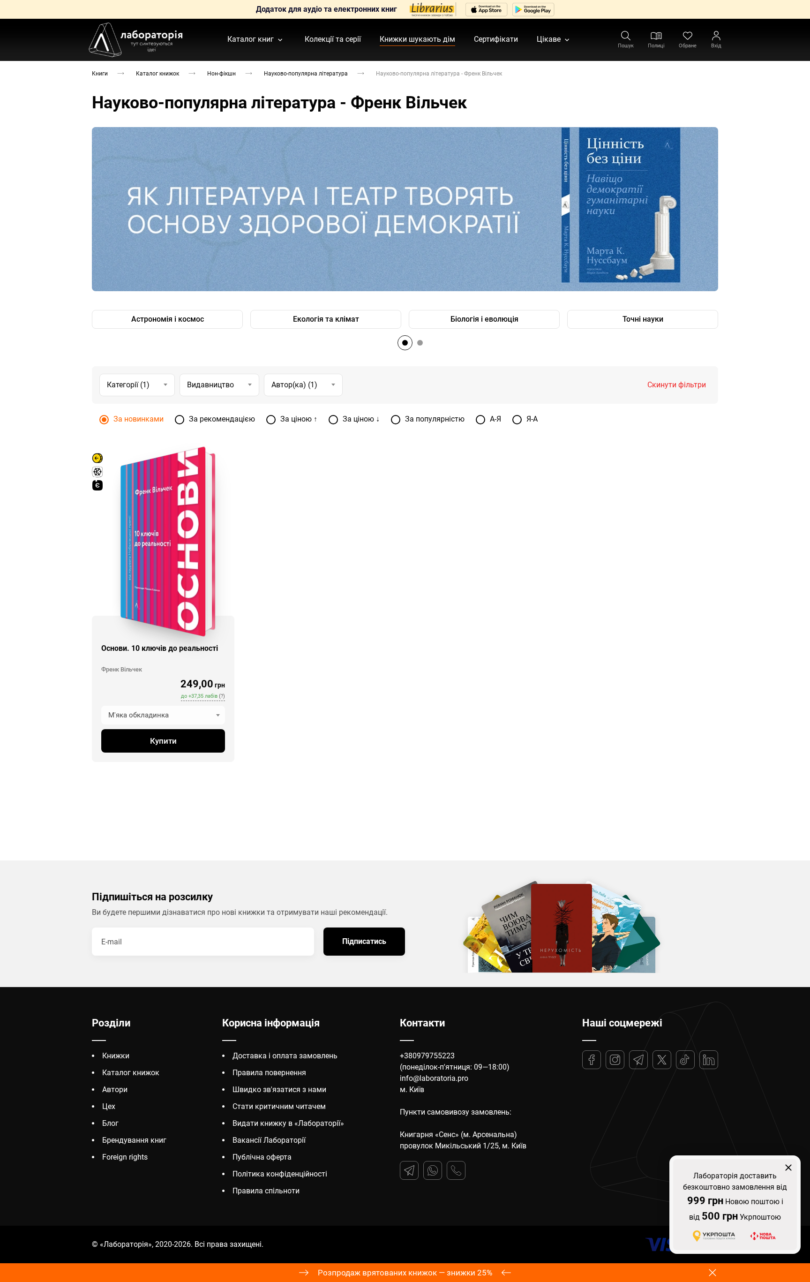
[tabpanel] (405, 209)
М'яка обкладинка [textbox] (138, 715)
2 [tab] (420, 343)
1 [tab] (405, 343)
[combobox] (163, 715)
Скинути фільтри (676, 384)
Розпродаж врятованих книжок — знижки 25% (405, 1272)
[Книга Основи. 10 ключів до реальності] (162, 541)
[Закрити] (788, 1167)
